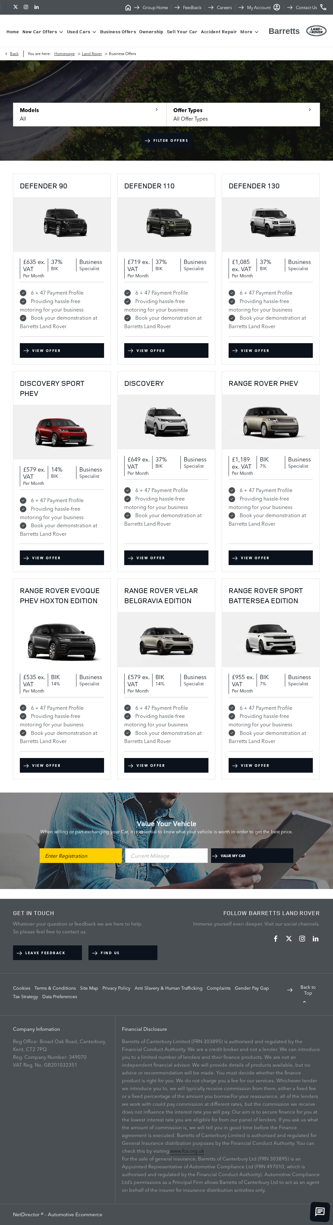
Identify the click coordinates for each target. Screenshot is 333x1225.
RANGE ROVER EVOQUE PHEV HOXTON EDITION (60, 595)
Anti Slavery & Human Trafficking (169, 988)
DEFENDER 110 (149, 186)
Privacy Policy (116, 988)
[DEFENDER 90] (62, 224)
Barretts (284, 31)
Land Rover (92, 53)
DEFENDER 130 (254, 186)
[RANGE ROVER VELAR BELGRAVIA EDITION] (166, 639)
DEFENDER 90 (43, 186)
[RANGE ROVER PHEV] (270, 422)
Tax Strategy (25, 996)
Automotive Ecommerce (75, 1214)
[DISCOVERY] (166, 422)
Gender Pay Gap (252, 988)
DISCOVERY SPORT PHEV (52, 388)
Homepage (64, 53)
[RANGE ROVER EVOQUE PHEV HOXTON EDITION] (62, 639)
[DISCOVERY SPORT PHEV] (62, 432)
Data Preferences (59, 996)
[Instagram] (26, 7)
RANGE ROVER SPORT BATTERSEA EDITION (266, 595)
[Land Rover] (316, 30)
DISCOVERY (144, 383)
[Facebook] (5, 7)
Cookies (21, 988)
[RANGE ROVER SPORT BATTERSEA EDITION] (270, 639)
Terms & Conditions (55, 988)
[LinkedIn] (36, 7)
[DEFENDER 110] (166, 224)
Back (14, 53)
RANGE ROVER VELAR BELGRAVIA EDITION (161, 595)
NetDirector (27, 1214)
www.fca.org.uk (187, 1151)
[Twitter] (15, 7)
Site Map (89, 988)
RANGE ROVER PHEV (263, 383)
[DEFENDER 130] (270, 224)
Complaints (219, 988)
